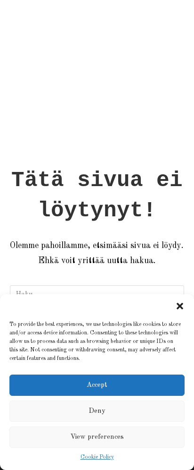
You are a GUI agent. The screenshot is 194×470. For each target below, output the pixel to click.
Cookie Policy (97, 457)
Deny (97, 411)
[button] (180, 306)
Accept (97, 385)
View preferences (97, 437)
